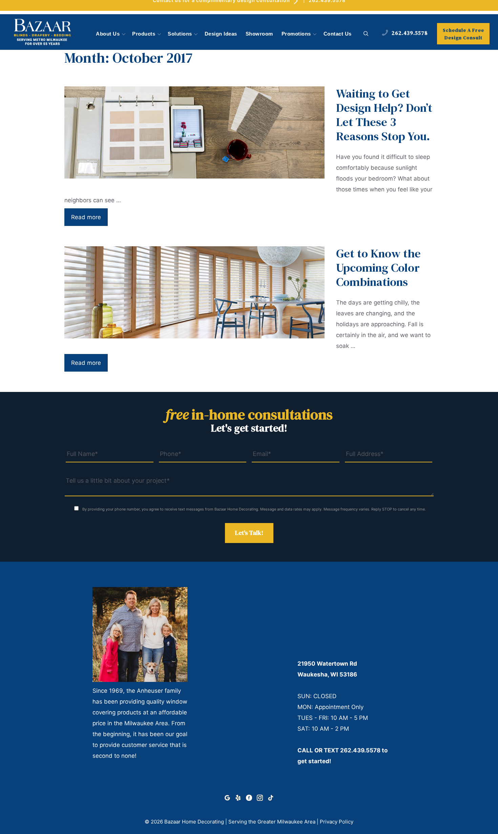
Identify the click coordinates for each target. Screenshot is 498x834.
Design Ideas (221, 34)
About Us (108, 34)
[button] (366, 34)
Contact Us (338, 34)
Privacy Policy (336, 821)
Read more (86, 217)
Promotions (296, 34)
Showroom (259, 34)
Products (143, 34)
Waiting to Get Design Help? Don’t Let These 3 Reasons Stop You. (384, 114)
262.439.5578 (360, 750)
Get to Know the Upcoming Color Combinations (378, 267)
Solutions (180, 34)
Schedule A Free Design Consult (463, 34)
